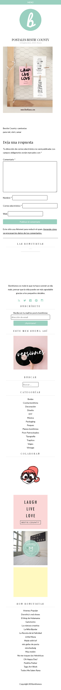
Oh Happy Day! (31, 659)
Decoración (30, 406)
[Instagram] (42, 300)
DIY (30, 414)
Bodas (30, 399)
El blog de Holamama (30, 618)
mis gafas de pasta (30, 644)
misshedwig (30, 648)
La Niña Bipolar (30, 629)
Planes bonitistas (30, 429)
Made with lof (30, 640)
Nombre (7, 197)
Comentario (9, 159)
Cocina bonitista (30, 403)
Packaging (30, 421)
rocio (39, 43)
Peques (30, 425)
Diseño (30, 410)
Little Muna (30, 637)
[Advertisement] (30, 582)
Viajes (30, 444)
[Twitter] (24, 300)
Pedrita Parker (30, 663)
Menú (30, 2)
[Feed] (19, 300)
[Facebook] (30, 300)
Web (5, 213)
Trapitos (30, 440)
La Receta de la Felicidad (30, 633)
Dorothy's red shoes (30, 614)
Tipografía (30, 436)
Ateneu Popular (30, 610)
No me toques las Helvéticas (30, 655)
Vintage (30, 447)
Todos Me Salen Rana (30, 670)
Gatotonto (30, 622)
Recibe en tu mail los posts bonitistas (30, 313)
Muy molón (30, 651)
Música (30, 418)
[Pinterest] (36, 300)
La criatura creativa (30, 625)
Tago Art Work (30, 666)
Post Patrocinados (30, 432)
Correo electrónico (12, 205)
